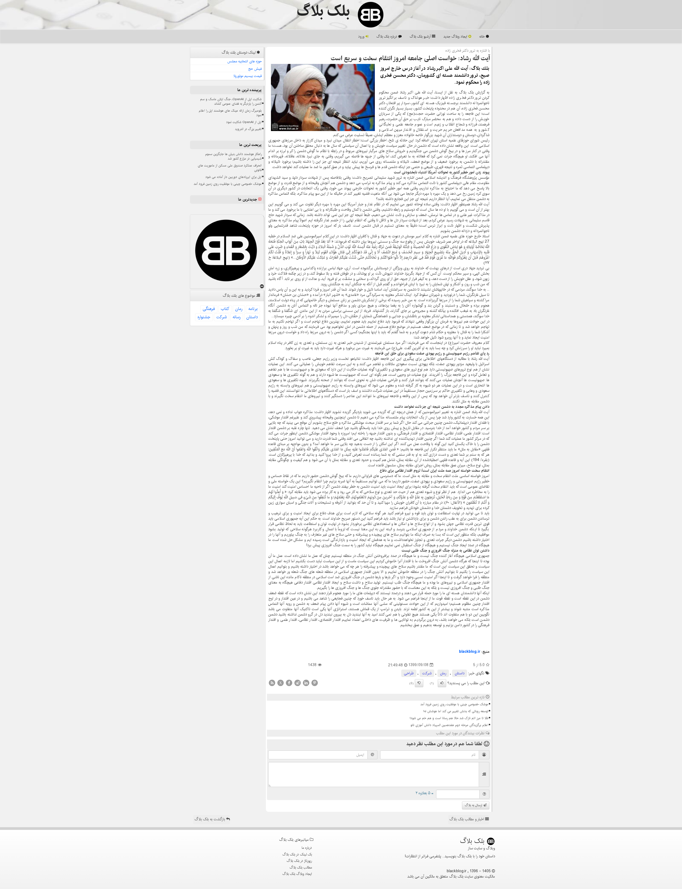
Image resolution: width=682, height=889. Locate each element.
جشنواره (203, 317)
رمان (443, 673)
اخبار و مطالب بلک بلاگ (467, 819)
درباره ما (307, 848)
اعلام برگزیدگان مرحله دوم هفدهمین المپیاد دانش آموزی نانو (449, 725)
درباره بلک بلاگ (387, 36)
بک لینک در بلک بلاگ (297, 854)
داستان (459, 673)
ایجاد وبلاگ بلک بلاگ (297, 874)
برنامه (253, 308)
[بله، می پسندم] (442, 683)
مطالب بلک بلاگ (301, 867)
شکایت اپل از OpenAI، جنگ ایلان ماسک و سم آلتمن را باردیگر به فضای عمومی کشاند (231, 101)
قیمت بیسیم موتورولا (247, 76)
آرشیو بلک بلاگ (421, 36)
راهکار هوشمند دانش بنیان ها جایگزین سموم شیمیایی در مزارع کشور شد (233, 156)
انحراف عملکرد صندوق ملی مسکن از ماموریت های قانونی (230, 168)
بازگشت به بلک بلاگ (210, 819)
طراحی (409, 673)
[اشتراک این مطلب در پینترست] (314, 682)
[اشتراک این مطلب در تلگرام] (297, 682)
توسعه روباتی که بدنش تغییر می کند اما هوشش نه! (455, 711)
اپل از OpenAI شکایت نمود (244, 122)
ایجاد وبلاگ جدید (455, 36)
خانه (482, 36)
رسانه (237, 317)
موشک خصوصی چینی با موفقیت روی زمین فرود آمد (454, 704)
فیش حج (255, 69)
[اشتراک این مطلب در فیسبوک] (289, 682)
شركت (427, 673)
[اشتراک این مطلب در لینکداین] (306, 682)
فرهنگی (209, 308)
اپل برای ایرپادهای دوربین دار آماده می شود (233, 177)
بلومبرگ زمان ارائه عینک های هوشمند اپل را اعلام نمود (230, 113)
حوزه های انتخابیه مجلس (244, 61)
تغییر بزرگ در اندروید (248, 129)
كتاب (225, 308)
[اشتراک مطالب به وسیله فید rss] (272, 682)
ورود (362, 36)
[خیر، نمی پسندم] (419, 683)
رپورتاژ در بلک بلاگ (299, 861)
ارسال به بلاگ (474, 805)
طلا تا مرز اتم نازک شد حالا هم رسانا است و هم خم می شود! (449, 718)
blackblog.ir (469, 652)
